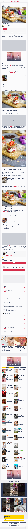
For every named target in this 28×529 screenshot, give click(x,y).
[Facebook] (13, 525)
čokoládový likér (5, 211)
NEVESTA (7, 384)
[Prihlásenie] (2, 1)
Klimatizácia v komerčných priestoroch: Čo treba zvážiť (22, 444)
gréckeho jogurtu (12, 72)
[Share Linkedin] (9, 260)
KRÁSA (19, 399)
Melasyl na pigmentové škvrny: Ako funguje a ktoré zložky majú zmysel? (22, 370)
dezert (10, 65)
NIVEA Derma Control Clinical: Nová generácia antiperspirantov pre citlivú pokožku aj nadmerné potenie (22, 423)
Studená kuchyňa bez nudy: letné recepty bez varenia (22, 459)
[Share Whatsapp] (4, 260)
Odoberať (22, 519)
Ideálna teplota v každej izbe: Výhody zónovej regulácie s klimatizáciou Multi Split (21, 452)
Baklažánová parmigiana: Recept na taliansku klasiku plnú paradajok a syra (22, 375)
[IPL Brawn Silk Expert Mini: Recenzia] (20, 508)
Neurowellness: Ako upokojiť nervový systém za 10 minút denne (22, 401)
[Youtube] (11, 525)
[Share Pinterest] (7, 260)
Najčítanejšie (7, 367)
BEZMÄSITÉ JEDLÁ (20, 457)
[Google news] (16, 525)
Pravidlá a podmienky (16, 522)
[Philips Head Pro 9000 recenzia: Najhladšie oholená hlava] (20, 501)
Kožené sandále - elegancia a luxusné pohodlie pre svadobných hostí (22, 387)
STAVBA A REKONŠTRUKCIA (10, 442)
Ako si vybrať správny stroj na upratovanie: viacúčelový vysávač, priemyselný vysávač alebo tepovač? (22, 437)
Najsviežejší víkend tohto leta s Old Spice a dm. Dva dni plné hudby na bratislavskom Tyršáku (9, 370)
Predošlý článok (8, 263)
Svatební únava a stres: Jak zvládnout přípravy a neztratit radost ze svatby (22, 408)
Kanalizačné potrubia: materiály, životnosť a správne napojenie (9, 451)
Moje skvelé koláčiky (5, 35)
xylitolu (10, 126)
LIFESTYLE (19, 421)
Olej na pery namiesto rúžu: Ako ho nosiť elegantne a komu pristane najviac (10, 379)
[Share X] (6, 260)
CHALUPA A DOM (8, 449)
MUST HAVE (19, 385)
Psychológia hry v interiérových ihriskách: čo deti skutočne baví (9, 430)
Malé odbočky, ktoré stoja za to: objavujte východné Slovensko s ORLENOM (10, 422)
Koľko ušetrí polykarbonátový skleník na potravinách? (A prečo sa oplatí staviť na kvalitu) (22, 430)
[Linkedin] (18, 525)
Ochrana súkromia (22, 522)
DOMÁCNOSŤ (8, 435)
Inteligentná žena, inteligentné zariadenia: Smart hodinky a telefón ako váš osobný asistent (22, 416)
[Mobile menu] (26, 1)
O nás (3, 522)
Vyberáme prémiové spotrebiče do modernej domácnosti (9, 459)
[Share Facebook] (2, 260)
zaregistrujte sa (19, 267)
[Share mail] (11, 260)
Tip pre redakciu (14, 523)
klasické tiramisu (11, 245)
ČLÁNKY (7, 413)
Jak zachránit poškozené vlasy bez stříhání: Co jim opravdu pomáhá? (9, 408)
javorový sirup (16, 186)
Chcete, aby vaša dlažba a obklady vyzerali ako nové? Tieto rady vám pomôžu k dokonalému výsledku (10, 437)
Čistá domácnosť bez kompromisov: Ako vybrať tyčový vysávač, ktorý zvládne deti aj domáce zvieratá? (9, 466)
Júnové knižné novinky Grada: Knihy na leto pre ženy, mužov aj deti (21, 466)
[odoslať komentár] (24, 282)
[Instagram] (9, 525)
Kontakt (7, 522)
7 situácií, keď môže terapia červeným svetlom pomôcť (10, 393)
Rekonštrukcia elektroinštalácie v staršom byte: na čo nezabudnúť (10, 444)
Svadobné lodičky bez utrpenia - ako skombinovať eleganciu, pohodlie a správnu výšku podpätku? (10, 386)
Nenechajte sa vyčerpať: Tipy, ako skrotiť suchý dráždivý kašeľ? (9, 415)
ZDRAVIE (7, 391)
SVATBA (19, 406)
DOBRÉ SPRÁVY (8, 420)
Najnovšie (20, 367)
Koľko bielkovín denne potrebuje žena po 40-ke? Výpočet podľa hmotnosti (9, 375)
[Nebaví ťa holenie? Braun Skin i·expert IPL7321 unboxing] (8, 508)
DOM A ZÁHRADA (20, 428)
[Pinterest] (15, 525)
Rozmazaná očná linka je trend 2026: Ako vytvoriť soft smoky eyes (22, 379)
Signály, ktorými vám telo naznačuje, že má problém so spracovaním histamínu (22, 394)
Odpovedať (5, 287)
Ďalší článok (20, 263)
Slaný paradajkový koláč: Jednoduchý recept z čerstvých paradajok (9, 401)
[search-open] (3, 1)
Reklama (10, 522)
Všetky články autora (10, 255)
